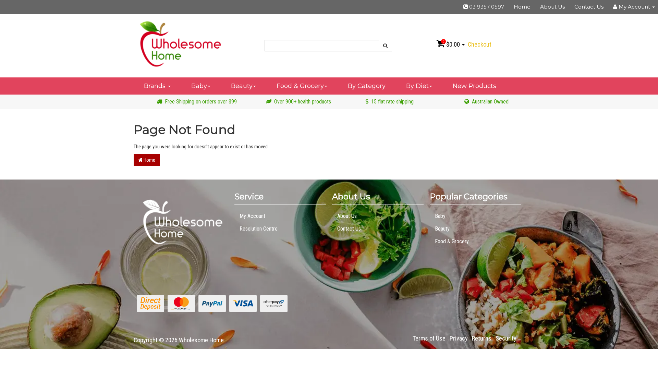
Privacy (459, 338)
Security (506, 338)
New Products (474, 86)
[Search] (385, 45)
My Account (252, 216)
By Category (367, 86)
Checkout (479, 44)
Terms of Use (429, 338)
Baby (199, 86)
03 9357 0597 (486, 6)
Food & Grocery (300, 86)
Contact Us (589, 6)
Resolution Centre (259, 228)
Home (522, 6)
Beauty (242, 86)
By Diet (417, 86)
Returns (481, 338)
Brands (155, 86)
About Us (552, 6)
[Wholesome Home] (180, 43)
